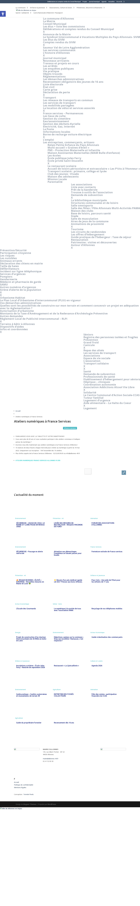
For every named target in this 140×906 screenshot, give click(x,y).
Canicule (89, 345)
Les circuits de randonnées (88, 232)
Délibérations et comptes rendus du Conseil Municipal (64, 2)
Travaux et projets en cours (61, 63)
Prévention (90, 340)
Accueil (18, 411)
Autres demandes (11, 316)
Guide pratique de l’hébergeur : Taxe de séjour (101, 237)
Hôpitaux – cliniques (96, 382)
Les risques (7, 255)
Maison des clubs (82, 211)
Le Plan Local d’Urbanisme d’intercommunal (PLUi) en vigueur (40, 300)
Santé (87, 371)
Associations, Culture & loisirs (60, 8)
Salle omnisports (82, 205)
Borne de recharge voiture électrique (67, 134)
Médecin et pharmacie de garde (20, 282)
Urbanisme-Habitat (12, 297)
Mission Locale (57, 179)
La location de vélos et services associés (69, 108)
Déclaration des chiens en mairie (21, 263)
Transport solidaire (96, 363)
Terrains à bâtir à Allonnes (17, 324)
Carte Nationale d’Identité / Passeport (48, 13)
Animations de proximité (87, 224)
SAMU (4, 284)
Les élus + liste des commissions (64, 26)
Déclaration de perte (56, 92)
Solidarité (89, 392)
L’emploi (48, 139)
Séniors (88, 334)
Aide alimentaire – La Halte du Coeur (107, 403)
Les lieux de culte (54, 116)
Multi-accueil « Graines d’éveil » (68, 147)
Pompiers (6, 276)
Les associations (81, 184)
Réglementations (54, 76)
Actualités (111, 2)
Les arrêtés (50, 66)
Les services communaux (59, 50)
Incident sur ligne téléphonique (21, 271)
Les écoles (54, 155)
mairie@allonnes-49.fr (50, 759)
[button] (87, 471)
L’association (91, 361)
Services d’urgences (13, 274)
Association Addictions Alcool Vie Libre (109, 387)
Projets (85, 2)
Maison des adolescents (63, 176)
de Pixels (28, 794)
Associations (91, 355)
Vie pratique (51, 71)
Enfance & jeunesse (37, 8)
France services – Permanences (63, 113)
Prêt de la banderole (84, 189)
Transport (49, 97)
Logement (90, 408)
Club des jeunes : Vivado (63, 174)
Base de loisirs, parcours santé (91, 213)
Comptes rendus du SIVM (59, 42)
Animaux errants (11, 261)
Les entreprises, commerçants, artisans (68, 142)
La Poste (48, 129)
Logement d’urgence (96, 400)
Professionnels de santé (99, 376)
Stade (74, 216)
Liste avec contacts (83, 187)
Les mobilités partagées (58, 105)
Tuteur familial (93, 397)
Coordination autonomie (99, 384)
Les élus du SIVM (54, 39)
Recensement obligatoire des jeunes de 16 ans (73, 81)
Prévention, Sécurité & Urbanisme (89, 8)
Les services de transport (59, 103)
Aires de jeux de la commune (89, 221)
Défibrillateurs (9, 268)
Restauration (79, 239)
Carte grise (50, 89)
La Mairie (49, 21)
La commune (20, 8)
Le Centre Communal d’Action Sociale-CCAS (111, 395)
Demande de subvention (87, 195)
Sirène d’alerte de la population (20, 290)
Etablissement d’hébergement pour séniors (111, 379)
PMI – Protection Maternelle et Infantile (74, 150)
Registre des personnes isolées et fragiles (110, 337)
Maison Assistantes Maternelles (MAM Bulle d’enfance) (84, 153)
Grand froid (91, 342)
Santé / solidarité (22, 13)
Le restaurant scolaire (62, 166)
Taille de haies (9, 266)
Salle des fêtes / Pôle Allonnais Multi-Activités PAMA (105, 208)
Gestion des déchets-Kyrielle (61, 124)
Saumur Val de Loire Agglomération (66, 47)
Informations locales (56, 132)
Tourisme (77, 229)
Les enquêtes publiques (58, 68)
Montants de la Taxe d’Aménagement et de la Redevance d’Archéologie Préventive (54, 313)
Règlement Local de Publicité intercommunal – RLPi (33, 318)
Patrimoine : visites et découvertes (94, 242)
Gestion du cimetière (56, 118)
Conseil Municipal (54, 24)
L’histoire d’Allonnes (56, 53)
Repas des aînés (93, 350)
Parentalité (55, 182)
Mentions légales (20, 787)
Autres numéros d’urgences (18, 287)
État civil (48, 87)
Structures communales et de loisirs (94, 203)
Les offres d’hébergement (87, 234)
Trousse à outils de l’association (92, 192)
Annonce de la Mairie (57, 34)
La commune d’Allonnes (58, 18)
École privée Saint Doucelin (65, 160)
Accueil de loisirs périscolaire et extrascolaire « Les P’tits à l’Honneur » (94, 168)
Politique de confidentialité (23, 785)
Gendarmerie (8, 279)
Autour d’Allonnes (83, 245)
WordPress (51, 804)
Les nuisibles (8, 258)
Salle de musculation (84, 218)
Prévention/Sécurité (13, 250)
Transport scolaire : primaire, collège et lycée (77, 171)
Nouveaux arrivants (56, 60)
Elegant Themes (29, 804)
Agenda (104, 2)
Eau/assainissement (56, 121)
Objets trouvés (52, 74)
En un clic (119, 2)
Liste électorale (53, 84)
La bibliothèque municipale (89, 200)
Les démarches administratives (63, 79)
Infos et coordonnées (14, 329)
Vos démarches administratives (20, 303)
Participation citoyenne (15, 253)
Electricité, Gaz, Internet (59, 126)
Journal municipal (94, 2)
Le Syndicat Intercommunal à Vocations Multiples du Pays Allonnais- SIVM (91, 37)
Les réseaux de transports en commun (68, 100)
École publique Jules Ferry (64, 158)
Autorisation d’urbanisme (17, 311)
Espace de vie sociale (96, 358)
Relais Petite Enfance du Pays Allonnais (73, 145)
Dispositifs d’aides (12, 326)
